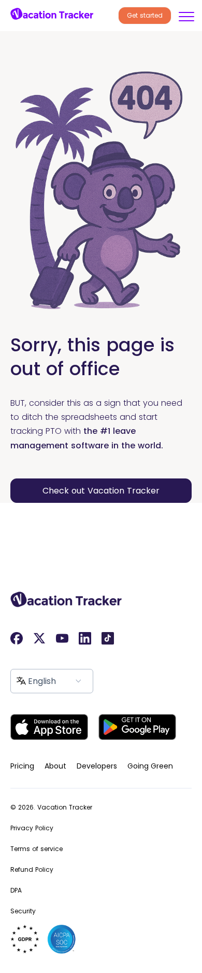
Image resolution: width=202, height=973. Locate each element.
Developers (97, 766)
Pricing (22, 766)
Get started (145, 15)
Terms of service (36, 848)
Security (23, 911)
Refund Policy (31, 869)
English (42, 681)
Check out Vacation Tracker (101, 491)
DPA (16, 890)
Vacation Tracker (64, 807)
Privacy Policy (31, 828)
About (55, 766)
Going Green (150, 766)
